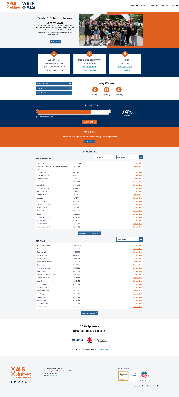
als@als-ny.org (52, 375)
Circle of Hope (42, 255)
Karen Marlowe (42, 191)
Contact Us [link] (136, 386)
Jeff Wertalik (41, 195)
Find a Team (42, 88)
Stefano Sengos (43, 188)
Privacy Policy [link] (146, 386)
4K (38, 249)
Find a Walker (43, 83)
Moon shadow (42, 258)
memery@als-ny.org (125, 67)
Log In (173, 5)
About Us (154, 5)
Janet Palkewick (43, 182)
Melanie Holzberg (43, 211)
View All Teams (88, 313)
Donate (162, 5)
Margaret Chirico (43, 175)
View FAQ (88, 141)
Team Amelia (42, 252)
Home (133, 5)
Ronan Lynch (41, 220)
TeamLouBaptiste (43, 291)
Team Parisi (41, 271)
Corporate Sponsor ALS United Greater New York (53, 168)
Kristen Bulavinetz (43, 217)
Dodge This (41, 297)
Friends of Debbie (43, 268)
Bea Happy (41, 294)
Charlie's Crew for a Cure (46, 274)
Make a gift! (88, 122)
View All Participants (88, 233)
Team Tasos (41, 265)
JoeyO (39, 281)
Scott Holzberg (42, 172)
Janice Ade (41, 198)
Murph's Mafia (42, 284)
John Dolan (41, 185)
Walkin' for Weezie (44, 278)
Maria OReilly (42, 207)
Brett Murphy (42, 224)
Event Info (144, 5)
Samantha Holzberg (44, 204)
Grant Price (41, 214)
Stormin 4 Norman (44, 245)
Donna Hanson (42, 179)
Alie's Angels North (44, 300)
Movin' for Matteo (43, 287)
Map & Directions (89, 67)
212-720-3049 (125, 70)
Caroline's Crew (42, 303)
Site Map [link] (156, 386)
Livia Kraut (41, 163)
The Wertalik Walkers (44, 262)
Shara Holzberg (42, 201)
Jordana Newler (102, 349)
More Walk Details (89, 70)
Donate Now (137, 163)
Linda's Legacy (42, 307)
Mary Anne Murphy (44, 227)
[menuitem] (164, 5)
